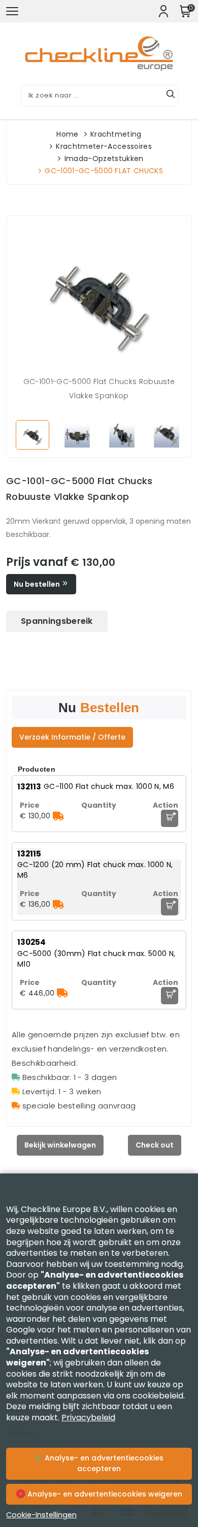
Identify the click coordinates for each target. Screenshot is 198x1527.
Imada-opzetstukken (104, 158)
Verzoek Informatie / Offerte (72, 737)
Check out (155, 1145)
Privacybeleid (88, 1417)
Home (67, 134)
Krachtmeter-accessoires (103, 146)
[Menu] (12, 11)
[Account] (163, 11)
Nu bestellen (37, 584)
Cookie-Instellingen (41, 1515)
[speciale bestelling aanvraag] (58, 816)
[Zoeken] (170, 95)
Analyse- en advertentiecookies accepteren (103, 1463)
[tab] (57, 621)
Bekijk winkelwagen (60, 1145)
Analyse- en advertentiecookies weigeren (103, 1494)
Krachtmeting (116, 134)
